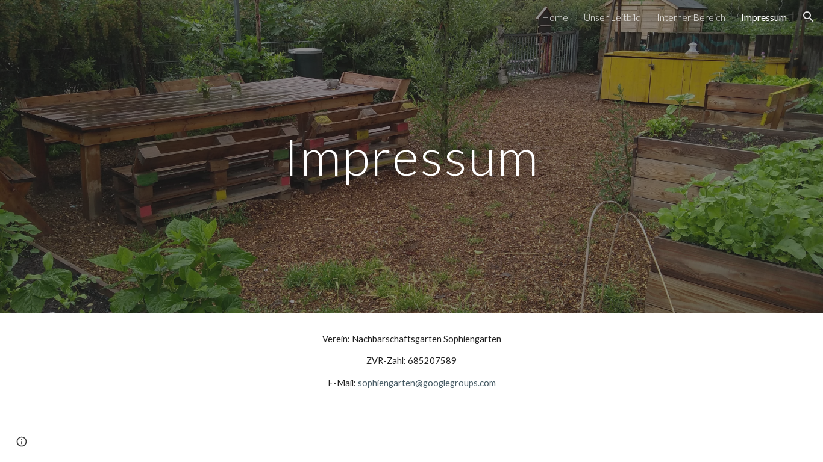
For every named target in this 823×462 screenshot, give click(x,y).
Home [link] (555, 17)
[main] (411, 156)
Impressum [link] (764, 17)
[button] (808, 16)
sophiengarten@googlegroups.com (427, 383)
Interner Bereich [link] (691, 17)
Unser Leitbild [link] (612, 17)
